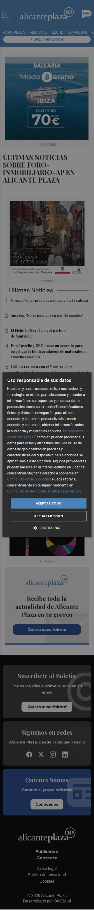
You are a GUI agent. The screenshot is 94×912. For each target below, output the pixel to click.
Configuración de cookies (27, 491)
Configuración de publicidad (29, 479)
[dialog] (46, 454)
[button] (47, 528)
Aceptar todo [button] (49, 503)
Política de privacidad (65, 491)
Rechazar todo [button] (48, 516)
